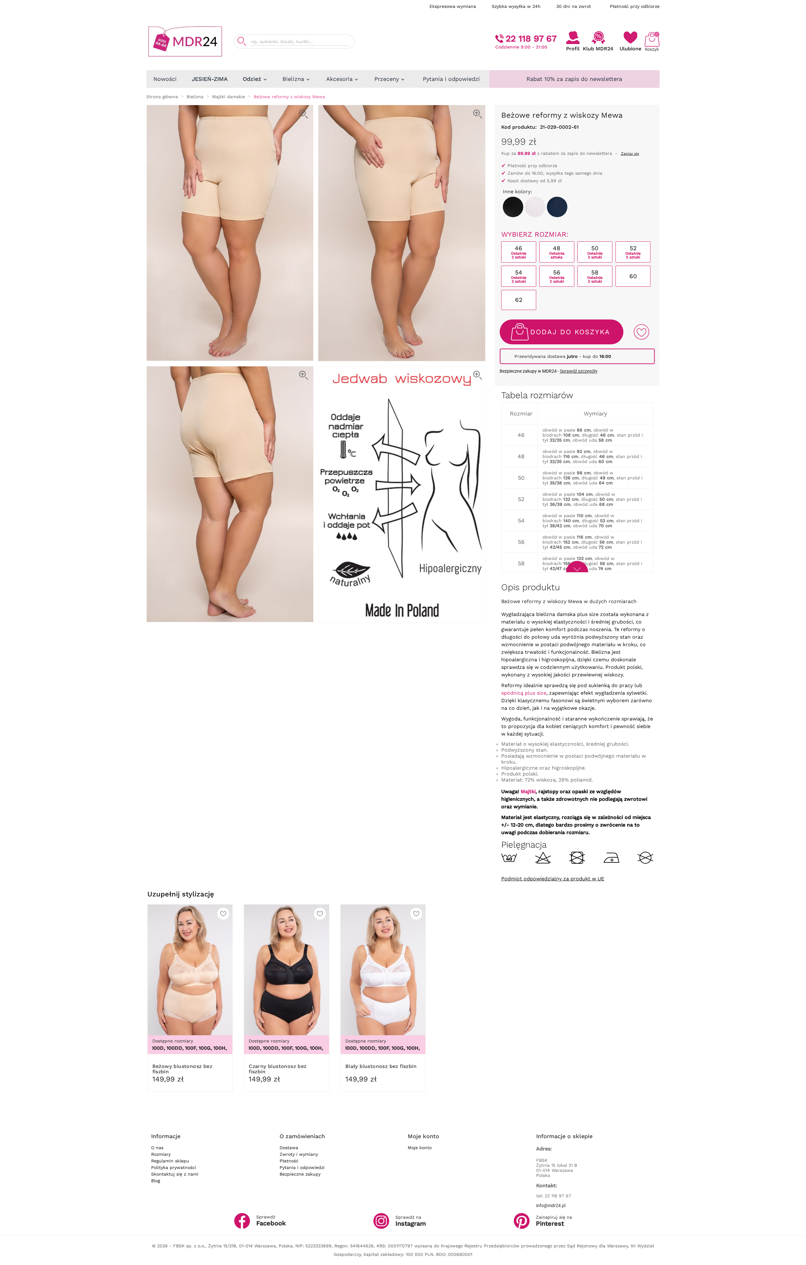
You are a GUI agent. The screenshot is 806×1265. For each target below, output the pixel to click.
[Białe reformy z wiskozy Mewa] (535, 207)
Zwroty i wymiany (299, 1154)
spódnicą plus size (523, 693)
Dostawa (289, 1147)
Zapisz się (630, 153)
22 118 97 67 (531, 38)
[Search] (241, 41)
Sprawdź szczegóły (579, 371)
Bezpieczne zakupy (300, 1174)
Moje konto (420, 1147)
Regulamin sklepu (170, 1160)
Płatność (289, 1160)
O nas (157, 1147)
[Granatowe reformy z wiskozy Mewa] (557, 207)
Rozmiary (161, 1154)
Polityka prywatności (173, 1167)
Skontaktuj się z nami (174, 1174)
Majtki (528, 791)
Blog (155, 1180)
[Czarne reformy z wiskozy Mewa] (513, 207)
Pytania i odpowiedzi (302, 1167)
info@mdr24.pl (550, 1205)
